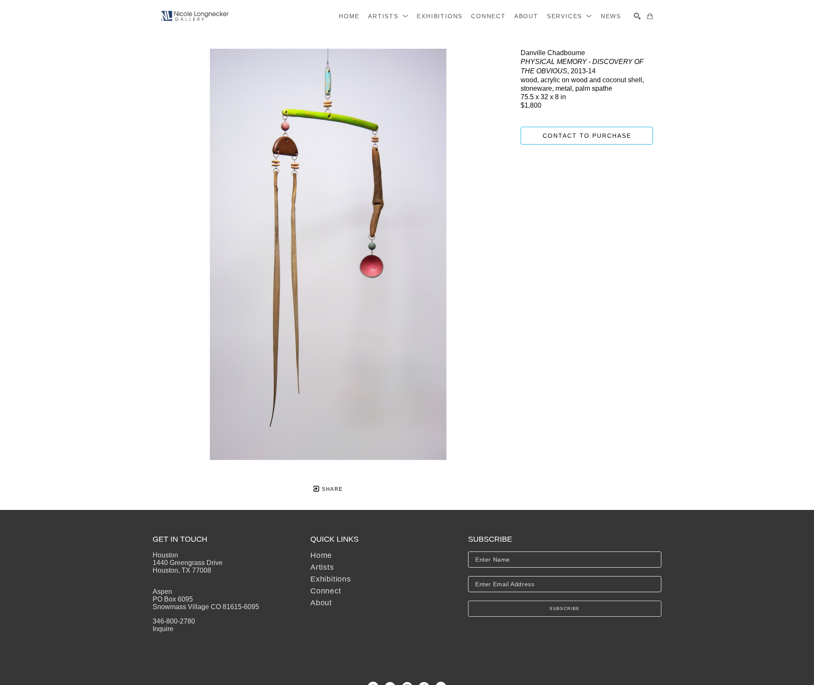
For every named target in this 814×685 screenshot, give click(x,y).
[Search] (637, 16)
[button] (388, 16)
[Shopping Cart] (650, 16)
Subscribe (564, 608)
